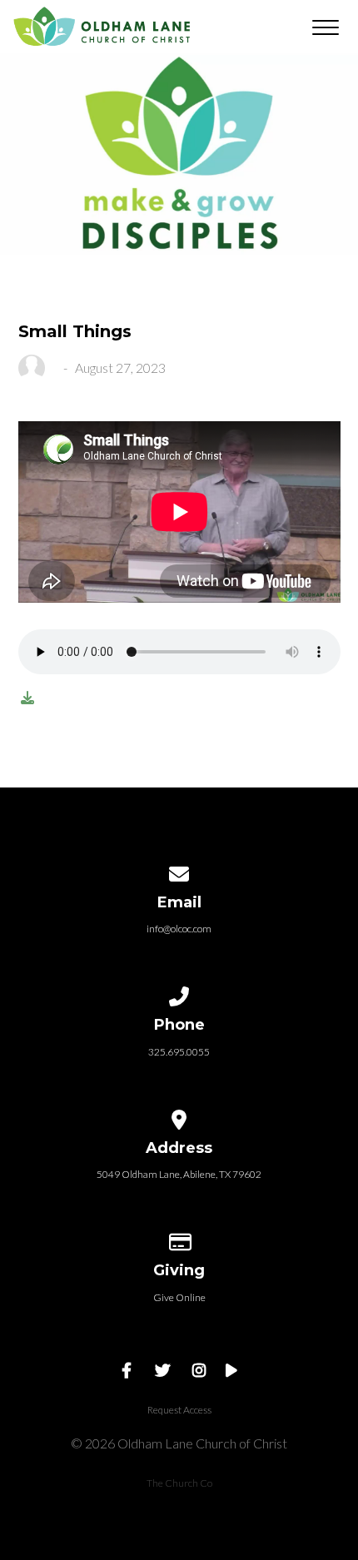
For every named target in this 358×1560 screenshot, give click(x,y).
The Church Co (179, 1483)
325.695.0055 (179, 1052)
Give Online (179, 1297)
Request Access (179, 1410)
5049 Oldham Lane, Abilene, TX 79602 (179, 1174)
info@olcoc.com (179, 928)
